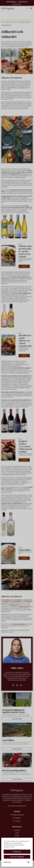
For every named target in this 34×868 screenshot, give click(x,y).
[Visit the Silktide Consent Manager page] (28, 862)
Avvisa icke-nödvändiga (17, 857)
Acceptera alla (17, 852)
